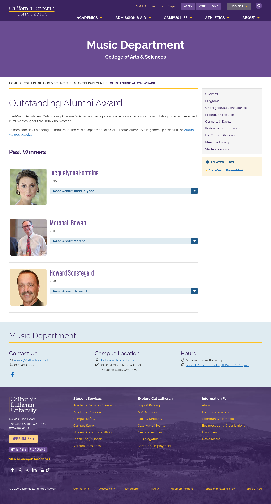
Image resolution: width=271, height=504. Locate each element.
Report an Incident (181, 488)
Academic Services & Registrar (95, 405)
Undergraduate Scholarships (226, 108)
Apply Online (21, 438)
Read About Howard (70, 291)
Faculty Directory (150, 419)
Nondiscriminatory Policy (219, 488)
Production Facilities (219, 115)
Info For (236, 6)
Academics (87, 18)
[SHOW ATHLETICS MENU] (228, 17)
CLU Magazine (148, 439)
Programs (212, 101)
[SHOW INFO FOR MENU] (247, 6)
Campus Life (176, 18)
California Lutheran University (32, 11)
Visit (202, 6)
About (248, 18)
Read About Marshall (70, 241)
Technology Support (88, 439)
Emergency (132, 488)
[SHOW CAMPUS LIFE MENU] (191, 17)
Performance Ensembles (223, 128)
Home (13, 83)
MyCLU (141, 6)
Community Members (218, 419)
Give (215, 6)
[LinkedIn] (34, 470)
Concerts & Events (218, 121)
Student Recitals (217, 149)
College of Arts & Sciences (46, 83)
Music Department (135, 45)
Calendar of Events (151, 425)
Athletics (215, 18)
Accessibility (107, 488)
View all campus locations (28, 459)
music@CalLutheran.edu (32, 360)
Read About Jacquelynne (74, 191)
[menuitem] (239, 6)
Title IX (154, 488)
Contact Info (81, 488)
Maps (171, 6)
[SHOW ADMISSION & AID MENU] (150, 17)
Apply (188, 6)
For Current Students (220, 135)
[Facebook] (12, 375)
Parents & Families (215, 412)
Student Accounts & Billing (92, 432)
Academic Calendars (88, 412)
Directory (157, 6)
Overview (212, 94)
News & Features (150, 432)
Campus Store (83, 425)
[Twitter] (19, 470)
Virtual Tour (18, 450)
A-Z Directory (147, 412)
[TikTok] (48, 470)
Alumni (207, 405)
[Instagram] (27, 470)
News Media (211, 439)
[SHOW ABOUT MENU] (258, 17)
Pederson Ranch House (117, 360)
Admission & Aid (130, 18)
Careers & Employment (154, 446)
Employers (210, 432)
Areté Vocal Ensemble (224, 170)
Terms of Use (253, 488)
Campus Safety (84, 419)
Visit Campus (38, 450)
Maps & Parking (149, 405)
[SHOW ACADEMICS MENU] (101, 17)
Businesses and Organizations (223, 425)
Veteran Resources (87, 446)
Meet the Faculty (217, 142)
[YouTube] (41, 470)
